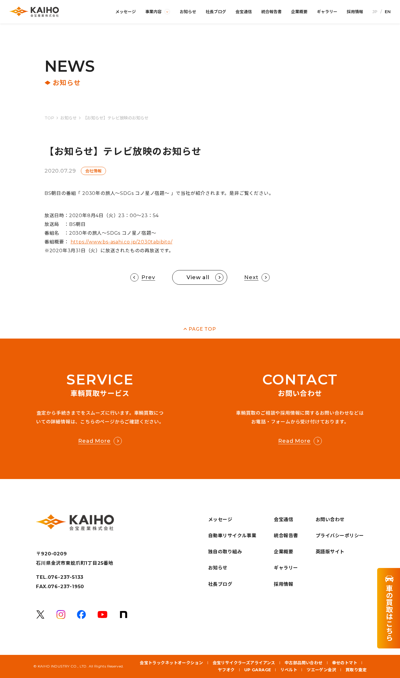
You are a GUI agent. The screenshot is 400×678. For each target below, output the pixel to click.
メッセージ (125, 12)
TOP (49, 118)
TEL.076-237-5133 (59, 577)
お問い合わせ (330, 519)
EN (388, 12)
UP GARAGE (257, 669)
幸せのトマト (345, 662)
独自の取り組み (225, 552)
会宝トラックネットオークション (171, 662)
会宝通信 (243, 12)
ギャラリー (327, 12)
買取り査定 (356, 669)
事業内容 (153, 11)
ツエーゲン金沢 (321, 669)
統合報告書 (271, 12)
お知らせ (188, 12)
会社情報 (93, 171)
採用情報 (355, 12)
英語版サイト (330, 552)
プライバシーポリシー (340, 535)
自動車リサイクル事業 (232, 535)
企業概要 (299, 12)
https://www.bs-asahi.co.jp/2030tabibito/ (121, 242)
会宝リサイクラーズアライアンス (244, 662)
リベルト (288, 669)
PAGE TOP (202, 329)
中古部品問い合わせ (304, 662)
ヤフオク (226, 669)
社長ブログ (216, 12)
